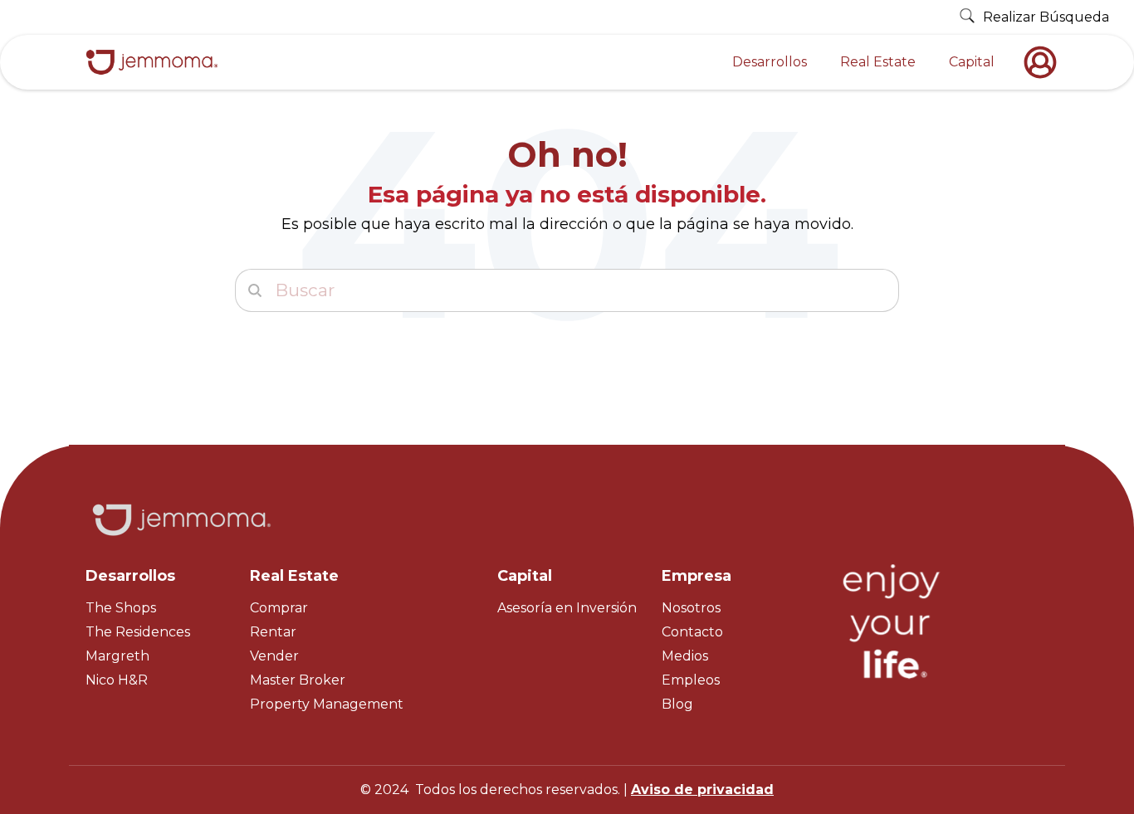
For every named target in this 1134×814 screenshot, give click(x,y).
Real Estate (878, 62)
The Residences (138, 632)
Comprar (279, 608)
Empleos (691, 680)
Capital (972, 62)
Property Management (326, 704)
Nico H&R (117, 680)
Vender (274, 656)
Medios (685, 656)
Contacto (692, 632)
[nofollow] (1044, 62)
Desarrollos (769, 62)
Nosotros (691, 608)
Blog (677, 704)
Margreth (117, 656)
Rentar (273, 632)
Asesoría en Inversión (567, 608)
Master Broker (297, 680)
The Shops (121, 608)
